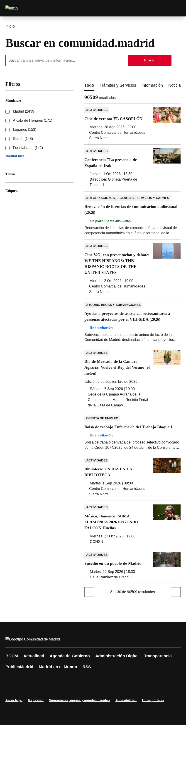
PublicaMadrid (19, 667)
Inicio (10, 26)
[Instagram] (25, 683)
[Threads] (134, 683)
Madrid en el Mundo (58, 667)
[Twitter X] (39, 683)
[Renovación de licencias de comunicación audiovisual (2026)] (132, 215)
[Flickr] (107, 683)
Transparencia (158, 656)
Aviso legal (13, 700)
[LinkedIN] (66, 683)
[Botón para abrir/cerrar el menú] (174, 8)
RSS (87, 667)
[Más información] (118, 97)
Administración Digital (117, 656)
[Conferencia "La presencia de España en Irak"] (132, 168)
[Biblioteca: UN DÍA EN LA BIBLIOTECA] (132, 477)
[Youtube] (52, 683)
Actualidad (33, 656)
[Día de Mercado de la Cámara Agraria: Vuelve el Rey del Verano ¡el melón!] (132, 379)
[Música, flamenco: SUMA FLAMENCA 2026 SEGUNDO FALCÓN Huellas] (132, 524)
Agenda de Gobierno (70, 656)
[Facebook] (11, 683)
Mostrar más (14, 155)
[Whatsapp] (79, 683)
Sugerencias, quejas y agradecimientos (79, 700)
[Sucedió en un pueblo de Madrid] (132, 566)
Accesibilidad (126, 700)
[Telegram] (120, 683)
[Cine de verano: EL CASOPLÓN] (132, 123)
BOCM (11, 656)
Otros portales (153, 700)
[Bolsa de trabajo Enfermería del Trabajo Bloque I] (132, 433)
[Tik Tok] (93, 683)
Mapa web (36, 700)
